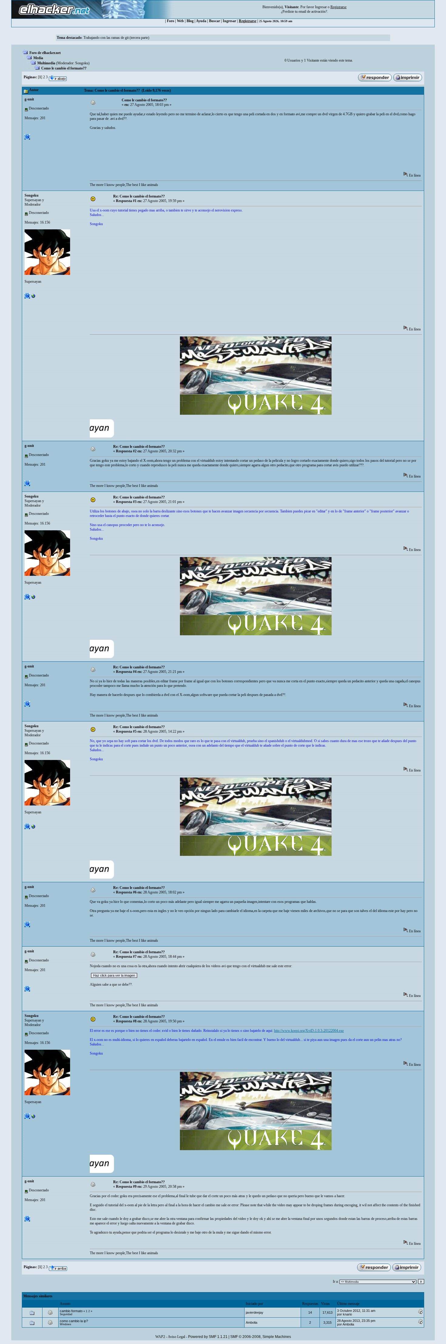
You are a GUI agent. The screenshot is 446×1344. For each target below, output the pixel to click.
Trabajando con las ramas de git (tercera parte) (116, 37)
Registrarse (247, 21)
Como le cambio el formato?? (63, 68)
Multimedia (46, 63)
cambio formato (71, 1311)
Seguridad (66, 1314)
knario (347, 1314)
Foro (170, 21)
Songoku (81, 63)
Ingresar (321, 7)
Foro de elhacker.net (45, 53)
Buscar (214, 21)
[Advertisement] (200, 153)
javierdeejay (254, 1312)
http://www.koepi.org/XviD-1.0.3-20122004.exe (309, 1030)
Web (180, 21)
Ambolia (251, 1322)
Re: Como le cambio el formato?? (139, 196)
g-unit (29, 99)
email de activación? (313, 11)
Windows (65, 1324)
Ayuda (201, 21)
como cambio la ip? (74, 1321)
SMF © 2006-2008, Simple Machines (260, 1337)
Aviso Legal (176, 1337)
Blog (190, 21)
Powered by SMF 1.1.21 (208, 1337)
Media (38, 58)
